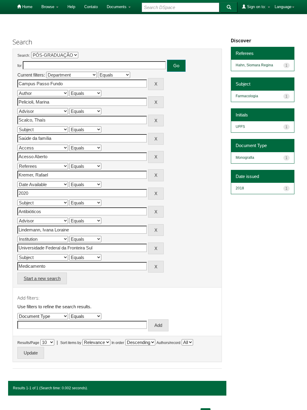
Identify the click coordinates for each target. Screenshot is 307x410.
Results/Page (28, 343)
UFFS (240, 127)
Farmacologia (247, 96)
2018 (240, 188)
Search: (23, 55)
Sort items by (70, 343)
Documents (117, 7)
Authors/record (168, 343)
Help (71, 7)
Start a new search (42, 278)
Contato (91, 7)
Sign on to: (256, 7)
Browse (48, 7)
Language (283, 7)
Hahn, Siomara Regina (254, 65)
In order (118, 343)
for (19, 66)
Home (26, 7)
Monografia (245, 157)
